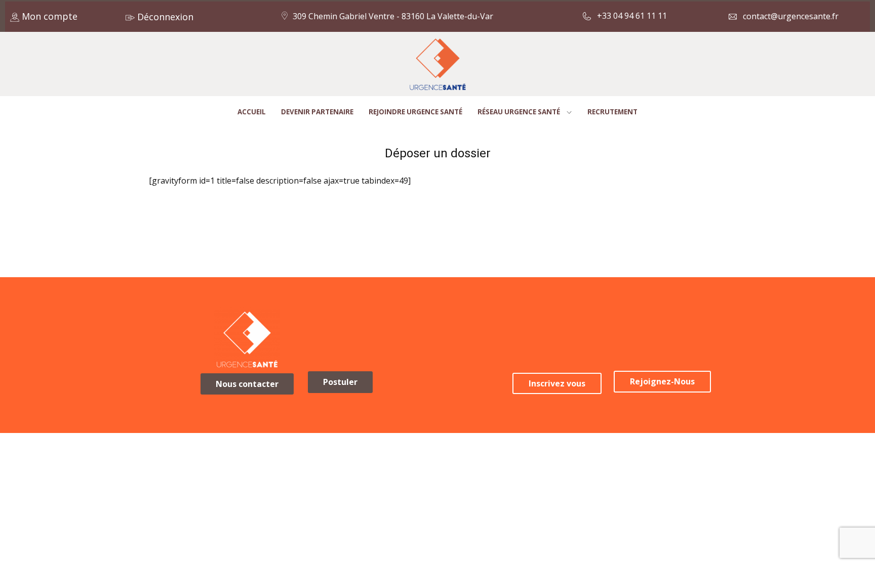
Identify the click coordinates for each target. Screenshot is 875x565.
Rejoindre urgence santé (415, 111)
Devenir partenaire (317, 111)
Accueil (251, 111)
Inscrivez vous (557, 383)
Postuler (340, 381)
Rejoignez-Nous (662, 381)
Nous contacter (247, 383)
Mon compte (48, 16)
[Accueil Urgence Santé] (438, 64)
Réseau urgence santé (519, 111)
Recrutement (612, 111)
